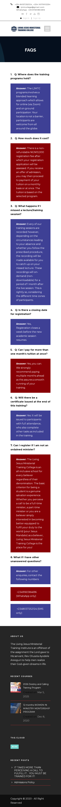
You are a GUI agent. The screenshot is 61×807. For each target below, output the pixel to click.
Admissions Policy (24, 782)
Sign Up (37, 18)
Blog (14, 747)
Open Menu (47, 29)
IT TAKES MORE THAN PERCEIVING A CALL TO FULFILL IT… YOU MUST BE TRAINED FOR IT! (30, 772)
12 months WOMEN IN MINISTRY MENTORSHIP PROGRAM (36, 708)
